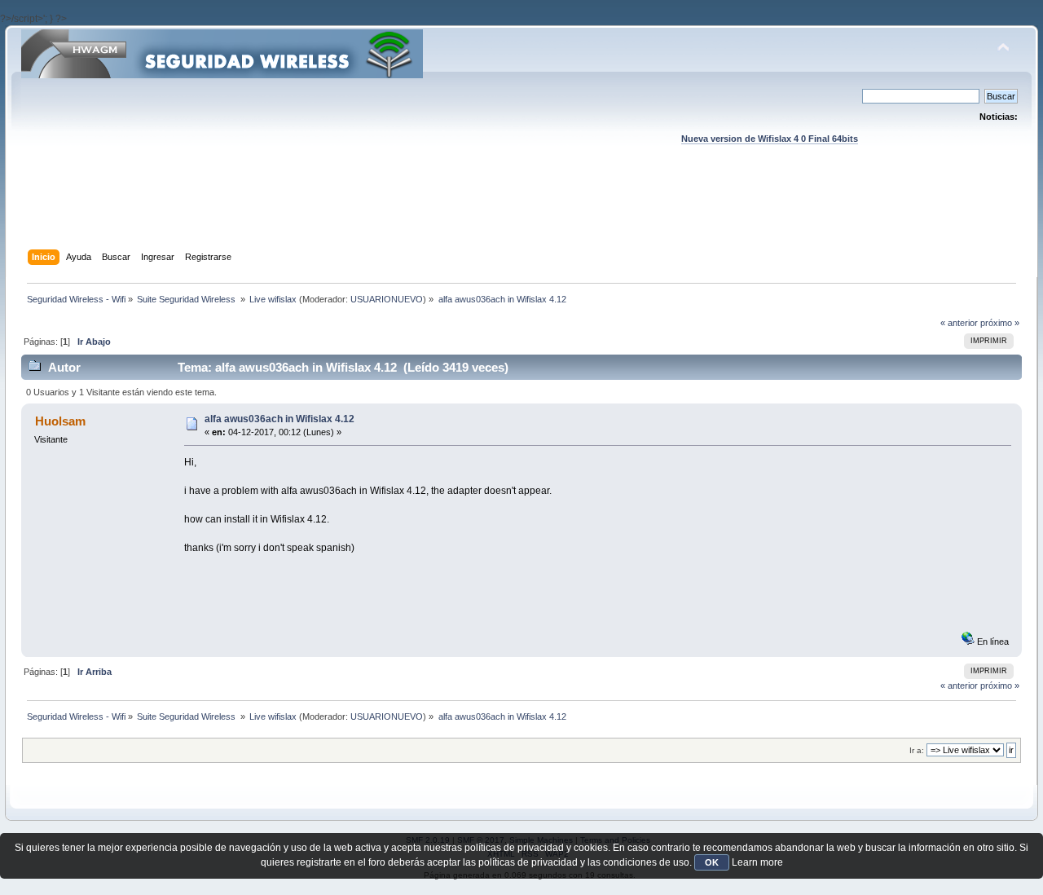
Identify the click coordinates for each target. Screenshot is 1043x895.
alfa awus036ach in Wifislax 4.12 (279, 419)
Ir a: (916, 750)
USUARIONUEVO (386, 299)
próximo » (999, 323)
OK (712, 862)
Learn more (757, 862)
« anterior (959, 323)
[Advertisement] (521, 212)
